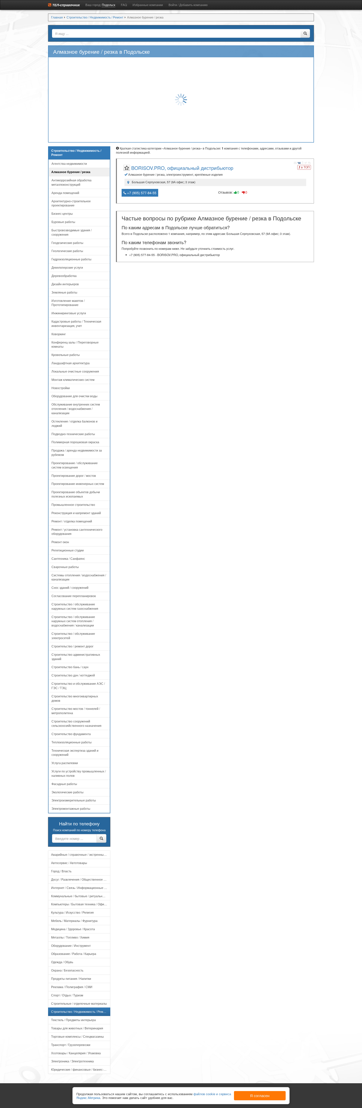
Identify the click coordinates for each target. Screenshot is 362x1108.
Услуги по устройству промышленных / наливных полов (78, 773)
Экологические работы (67, 792)
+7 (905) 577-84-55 (141, 192)
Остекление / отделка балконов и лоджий (74, 423)
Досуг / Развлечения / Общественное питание (80, 879)
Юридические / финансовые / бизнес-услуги (80, 1069)
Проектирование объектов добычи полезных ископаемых (75, 494)
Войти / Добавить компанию (188, 5)
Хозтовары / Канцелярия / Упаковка (76, 1053)
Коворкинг (58, 334)
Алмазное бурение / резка (70, 172)
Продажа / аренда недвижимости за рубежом (76, 452)
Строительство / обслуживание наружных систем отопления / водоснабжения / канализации (73, 621)
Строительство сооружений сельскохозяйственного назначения (76, 723)
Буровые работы (63, 222)
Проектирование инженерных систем (77, 484)
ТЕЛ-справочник (65, 4)
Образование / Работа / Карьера (73, 954)
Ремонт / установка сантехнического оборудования (76, 531)
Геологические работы (67, 251)
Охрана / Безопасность (67, 970)
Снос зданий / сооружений (69, 587)
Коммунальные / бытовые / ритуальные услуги (80, 896)
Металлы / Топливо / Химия (70, 937)
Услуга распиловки (64, 763)
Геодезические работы (67, 243)
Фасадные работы (64, 784)
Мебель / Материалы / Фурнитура (74, 921)
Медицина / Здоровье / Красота (73, 929)
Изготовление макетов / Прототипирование (68, 302)
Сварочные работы (65, 567)
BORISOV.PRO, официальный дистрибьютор (182, 167)
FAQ (124, 5)
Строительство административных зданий (75, 656)
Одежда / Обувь (62, 962)
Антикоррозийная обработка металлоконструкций (71, 182)
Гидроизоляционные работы (71, 259)
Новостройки (60, 388)
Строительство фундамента (71, 734)
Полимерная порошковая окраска (75, 442)
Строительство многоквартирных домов (74, 698)
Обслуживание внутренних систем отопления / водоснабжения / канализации (75, 408)
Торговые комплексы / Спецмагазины (77, 1036)
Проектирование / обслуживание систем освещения (74, 465)
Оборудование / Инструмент (71, 945)
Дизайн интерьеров (65, 284)
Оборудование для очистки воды (74, 396)
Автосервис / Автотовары (69, 863)
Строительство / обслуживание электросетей (73, 635)
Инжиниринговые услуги (68, 313)
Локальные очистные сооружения (75, 371)
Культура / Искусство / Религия (72, 912)
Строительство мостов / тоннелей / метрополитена (75, 710)
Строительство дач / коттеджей (73, 675)
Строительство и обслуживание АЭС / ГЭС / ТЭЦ (78, 685)
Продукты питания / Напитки (71, 978)
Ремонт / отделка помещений (71, 521)
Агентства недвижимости (69, 163)
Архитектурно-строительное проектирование (71, 203)
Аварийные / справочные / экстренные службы (80, 854)
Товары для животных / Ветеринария (77, 1028)
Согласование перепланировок (73, 596)
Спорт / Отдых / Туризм (67, 995)
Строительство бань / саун (69, 667)
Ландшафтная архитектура (70, 363)
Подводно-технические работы (73, 434)
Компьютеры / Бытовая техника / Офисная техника (80, 904)
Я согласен (259, 1095)
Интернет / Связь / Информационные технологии (80, 888)
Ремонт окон (60, 542)
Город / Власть (61, 871)
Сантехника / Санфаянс (68, 558)
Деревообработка (64, 276)
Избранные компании (148, 5)
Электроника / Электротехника (72, 1061)
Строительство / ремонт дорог (72, 646)
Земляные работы (64, 292)
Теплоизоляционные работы (71, 742)
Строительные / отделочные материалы (79, 1003)
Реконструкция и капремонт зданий (76, 513)
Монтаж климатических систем (72, 379)
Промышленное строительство (73, 504)
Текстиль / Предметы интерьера (73, 1020)
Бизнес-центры (62, 213)
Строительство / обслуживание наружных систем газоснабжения (74, 606)
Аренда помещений (65, 193)
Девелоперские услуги (67, 267)
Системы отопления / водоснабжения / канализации (78, 577)
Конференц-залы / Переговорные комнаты (75, 344)
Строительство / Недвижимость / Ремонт (79, 1011)
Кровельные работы (65, 355)
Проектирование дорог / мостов (73, 475)
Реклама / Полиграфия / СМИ (71, 987)
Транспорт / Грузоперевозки (70, 1045)
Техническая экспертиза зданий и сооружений (74, 752)
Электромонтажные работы (70, 808)
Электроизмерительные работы (73, 800)
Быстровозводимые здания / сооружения (71, 232)
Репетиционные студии (67, 550)
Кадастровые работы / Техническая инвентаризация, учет (76, 323)
